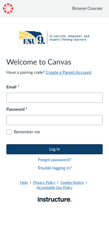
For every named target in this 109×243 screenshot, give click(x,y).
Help (24, 183)
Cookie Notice (72, 183)
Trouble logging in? (54, 168)
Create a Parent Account (69, 72)
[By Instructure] (54, 199)
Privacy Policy (44, 183)
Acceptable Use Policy (54, 188)
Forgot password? (54, 160)
